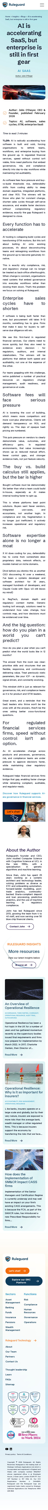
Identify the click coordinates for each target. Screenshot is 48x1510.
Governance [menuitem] (31, 1317)
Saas (26, 71)
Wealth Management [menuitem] (12, 1329)
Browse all (21, 965)
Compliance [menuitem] (30, 1304)
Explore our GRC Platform (21, 1281)
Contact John (17, 926)
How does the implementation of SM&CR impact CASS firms (21, 1180)
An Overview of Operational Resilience (22, 1006)
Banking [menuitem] (9, 1307)
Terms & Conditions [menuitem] (24, 1454)
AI (19, 71)
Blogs (23, 16)
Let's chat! (14, 1270)
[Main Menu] (42, 5)
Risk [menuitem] (26, 1299)
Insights (16, 16)
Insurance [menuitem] (10, 1317)
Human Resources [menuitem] (29, 1311)
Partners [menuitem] (10, 1356)
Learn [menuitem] (8, 1374)
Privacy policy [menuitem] (10, 1454)
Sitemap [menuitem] (10, 1384)
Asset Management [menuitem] (12, 1301)
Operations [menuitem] (30, 1322)
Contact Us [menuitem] (11, 1361)
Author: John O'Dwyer (24, 76)
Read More (11, 1054)
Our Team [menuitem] (11, 1351)
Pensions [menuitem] (10, 1322)
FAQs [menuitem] (8, 1379)
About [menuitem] (8, 1346)
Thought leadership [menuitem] (16, 1369)
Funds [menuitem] (8, 1312)
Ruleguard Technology (18, 1340)
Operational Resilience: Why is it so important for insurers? (24, 1092)
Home (7, 16)
